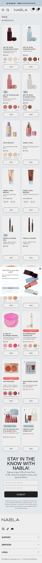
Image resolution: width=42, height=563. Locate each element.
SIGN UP (10, 288)
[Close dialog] (40, 268)
